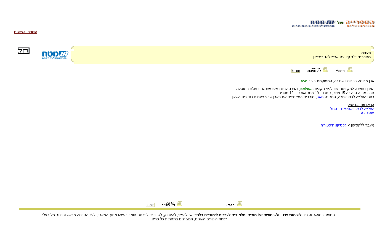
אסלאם (305, 89)
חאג (320, 97)
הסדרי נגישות (25, 32)
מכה (304, 81)
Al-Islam (367, 113)
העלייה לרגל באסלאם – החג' (352, 109)
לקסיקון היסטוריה (334, 125)
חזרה (296, 70)
